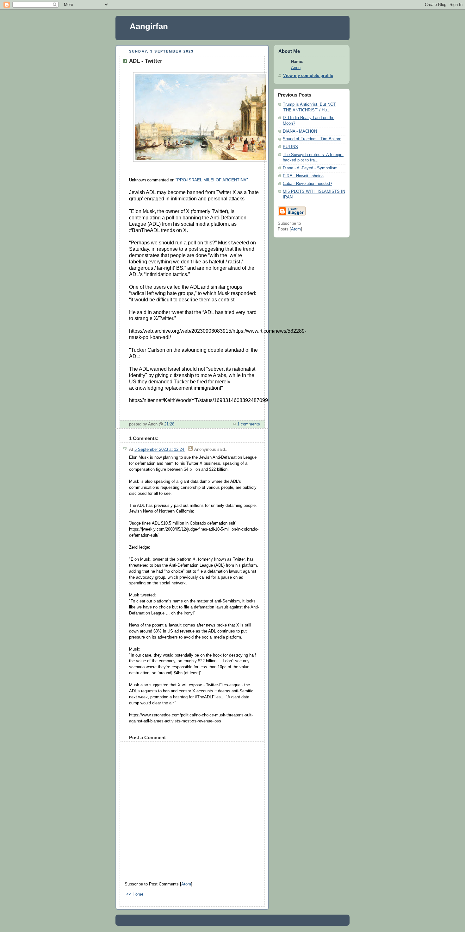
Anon (296, 68)
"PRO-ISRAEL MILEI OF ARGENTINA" (212, 180)
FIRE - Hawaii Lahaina (303, 176)
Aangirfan (149, 26)
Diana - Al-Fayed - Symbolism (310, 168)
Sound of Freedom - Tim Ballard (312, 139)
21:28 (169, 424)
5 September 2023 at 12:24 (159, 449)
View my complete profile (308, 75)
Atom (186, 884)
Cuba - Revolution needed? (307, 183)
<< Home (134, 894)
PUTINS (290, 147)
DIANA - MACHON (300, 131)
